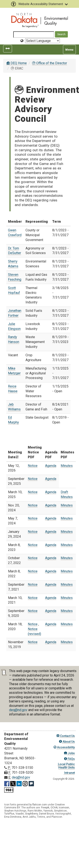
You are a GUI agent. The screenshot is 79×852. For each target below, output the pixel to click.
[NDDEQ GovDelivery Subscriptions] (31, 783)
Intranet (69, 772)
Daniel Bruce (46, 813)
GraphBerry (31, 813)
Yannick (48, 810)
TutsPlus (9, 813)
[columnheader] (16, 452)
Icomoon (64, 807)
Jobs (71, 753)
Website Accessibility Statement (40, 4)
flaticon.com (39, 804)
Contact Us (67, 736)
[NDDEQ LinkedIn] (19, 783)
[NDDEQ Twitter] (13, 783)
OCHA (54, 807)
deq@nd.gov (18, 710)
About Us (68, 741)
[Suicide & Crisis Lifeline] (8, 789)
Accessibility (65, 747)
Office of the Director (51, 63)
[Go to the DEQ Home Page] (39, 20)
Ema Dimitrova (12, 816)
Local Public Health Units (66, 765)
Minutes (67, 466)
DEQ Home (18, 63)
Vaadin (20, 813)
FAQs (71, 759)
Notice (32, 466)
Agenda (50, 466)
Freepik (45, 807)
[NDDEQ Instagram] (25, 783)
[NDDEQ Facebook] (6, 783)
